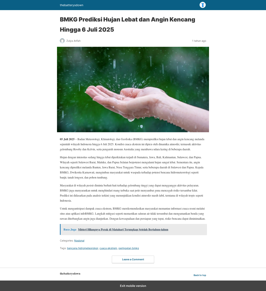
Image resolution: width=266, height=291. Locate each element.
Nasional (79, 240)
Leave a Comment (133, 259)
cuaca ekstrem (108, 248)
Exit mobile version (133, 286)
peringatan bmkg (129, 248)
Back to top (200, 275)
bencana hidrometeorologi (82, 248)
